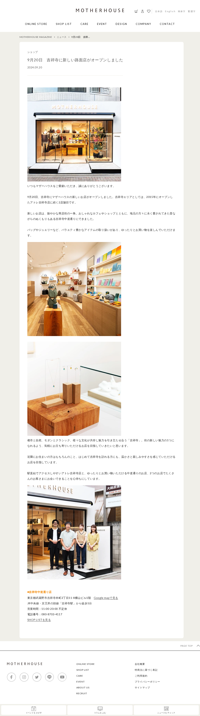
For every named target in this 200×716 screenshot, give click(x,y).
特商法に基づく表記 (146, 669)
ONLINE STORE (36, 23)
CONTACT (167, 23)
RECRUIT (81, 693)
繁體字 (192, 11)
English (170, 11)
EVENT (102, 23)
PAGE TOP (186, 645)
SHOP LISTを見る (39, 619)
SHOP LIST (64, 23)
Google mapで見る (106, 597)
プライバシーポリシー (147, 681)
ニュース (62, 36)
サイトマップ (142, 687)
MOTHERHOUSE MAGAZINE (36, 36)
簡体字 (182, 11)
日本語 (159, 11)
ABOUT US (82, 687)
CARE (84, 23)
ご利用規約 (141, 675)
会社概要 (140, 664)
